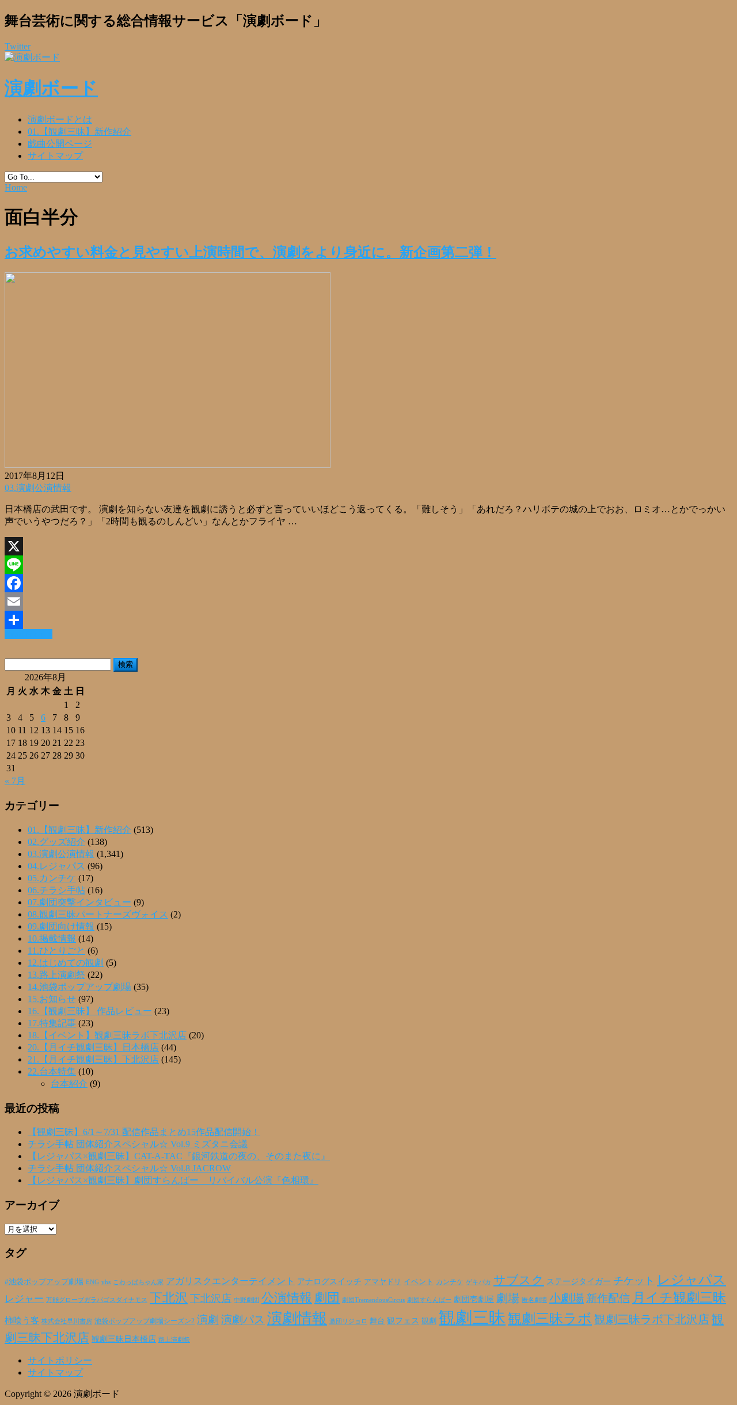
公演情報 (286, 1298)
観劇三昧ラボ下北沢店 (651, 1319)
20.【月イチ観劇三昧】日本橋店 (93, 1047)
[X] (368, 546)
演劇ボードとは (60, 119)
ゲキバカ (478, 1282)
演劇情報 (297, 1318)
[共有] (368, 620)
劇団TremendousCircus (373, 1299)
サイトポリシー (60, 1360)
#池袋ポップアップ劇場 (44, 1282)
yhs (106, 1281)
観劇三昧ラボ (550, 1318)
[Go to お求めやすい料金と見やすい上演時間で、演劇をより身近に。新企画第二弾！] (167, 465)
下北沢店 (210, 1298)
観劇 (428, 1320)
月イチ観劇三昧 (679, 1297)
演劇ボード (51, 88)
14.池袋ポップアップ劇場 (79, 987)
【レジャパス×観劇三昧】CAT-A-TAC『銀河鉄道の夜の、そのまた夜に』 (179, 1156)
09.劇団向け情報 (61, 926)
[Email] (368, 601)
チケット (634, 1280)
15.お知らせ (52, 999)
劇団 (327, 1298)
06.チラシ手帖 (56, 890)
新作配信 (608, 1298)
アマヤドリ (382, 1281)
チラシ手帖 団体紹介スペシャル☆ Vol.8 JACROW (129, 1168)
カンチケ (450, 1282)
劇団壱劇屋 (474, 1299)
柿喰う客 (22, 1320)
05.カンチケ (52, 878)
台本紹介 (69, 1083)
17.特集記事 (52, 1023)
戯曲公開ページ (60, 144)
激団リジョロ (348, 1321)
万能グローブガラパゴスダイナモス (96, 1300)
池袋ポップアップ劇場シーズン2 (144, 1321)
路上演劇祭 (174, 1339)
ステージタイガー (578, 1281)
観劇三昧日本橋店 (124, 1339)
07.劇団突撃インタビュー (79, 902)
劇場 (507, 1298)
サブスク (518, 1280)
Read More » (28, 634)
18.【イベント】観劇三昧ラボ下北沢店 (107, 1035)
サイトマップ (55, 156)
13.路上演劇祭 (56, 975)
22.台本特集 (52, 1071)
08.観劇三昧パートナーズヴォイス (98, 914)
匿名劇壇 (534, 1299)
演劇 (208, 1319)
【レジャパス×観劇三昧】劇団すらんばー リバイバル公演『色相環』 (173, 1180)
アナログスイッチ (329, 1281)
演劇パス (243, 1319)
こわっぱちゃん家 (138, 1282)
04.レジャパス (56, 866)
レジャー (24, 1298)
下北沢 (169, 1298)
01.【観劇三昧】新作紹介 (79, 131)
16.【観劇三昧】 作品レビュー (90, 1011)
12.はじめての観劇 (66, 963)
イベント (419, 1282)
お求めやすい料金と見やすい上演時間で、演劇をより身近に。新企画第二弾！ (250, 252)
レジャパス (691, 1279)
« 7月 (15, 781)
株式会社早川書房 (66, 1321)
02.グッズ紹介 (56, 842)
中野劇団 (246, 1300)
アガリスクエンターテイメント (230, 1281)
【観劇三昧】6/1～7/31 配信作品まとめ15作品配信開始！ (144, 1132)
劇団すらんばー (429, 1299)
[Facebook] (368, 583)
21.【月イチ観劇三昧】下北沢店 (93, 1059)
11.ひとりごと (56, 950)
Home (16, 187)
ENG (92, 1281)
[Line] (368, 564)
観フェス (403, 1320)
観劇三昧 (472, 1317)
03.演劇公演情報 (38, 488)
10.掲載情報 (52, 938)
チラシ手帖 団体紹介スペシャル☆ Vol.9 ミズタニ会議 (138, 1144)
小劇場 (566, 1298)
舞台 (377, 1321)
